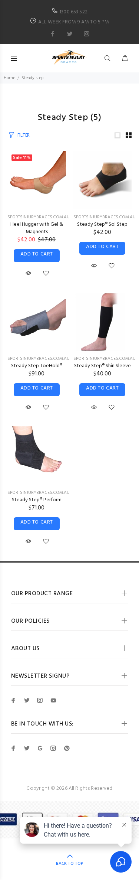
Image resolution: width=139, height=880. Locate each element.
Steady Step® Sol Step (102, 224)
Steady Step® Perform (37, 500)
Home (9, 78)
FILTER (23, 135)
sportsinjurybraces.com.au (38, 217)
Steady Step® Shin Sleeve (102, 366)
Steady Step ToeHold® (36, 366)
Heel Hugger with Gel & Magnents (36, 228)
